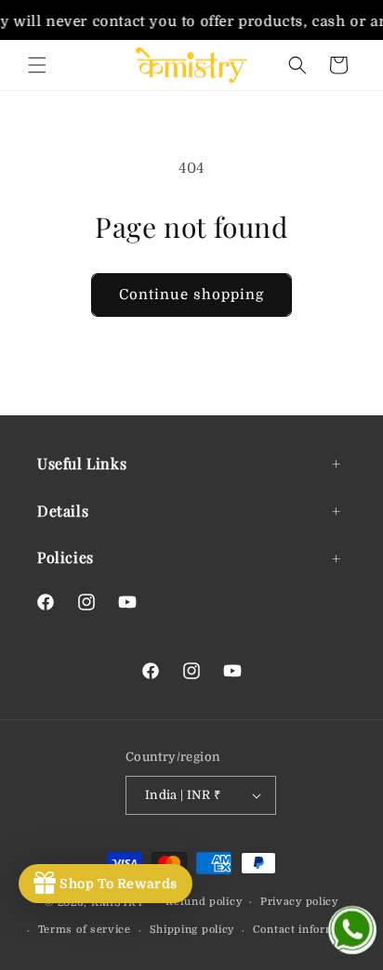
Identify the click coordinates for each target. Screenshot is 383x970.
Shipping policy (192, 930)
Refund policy (203, 902)
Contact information (308, 930)
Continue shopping (191, 294)
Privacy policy (299, 902)
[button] (37, 65)
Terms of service (84, 930)
